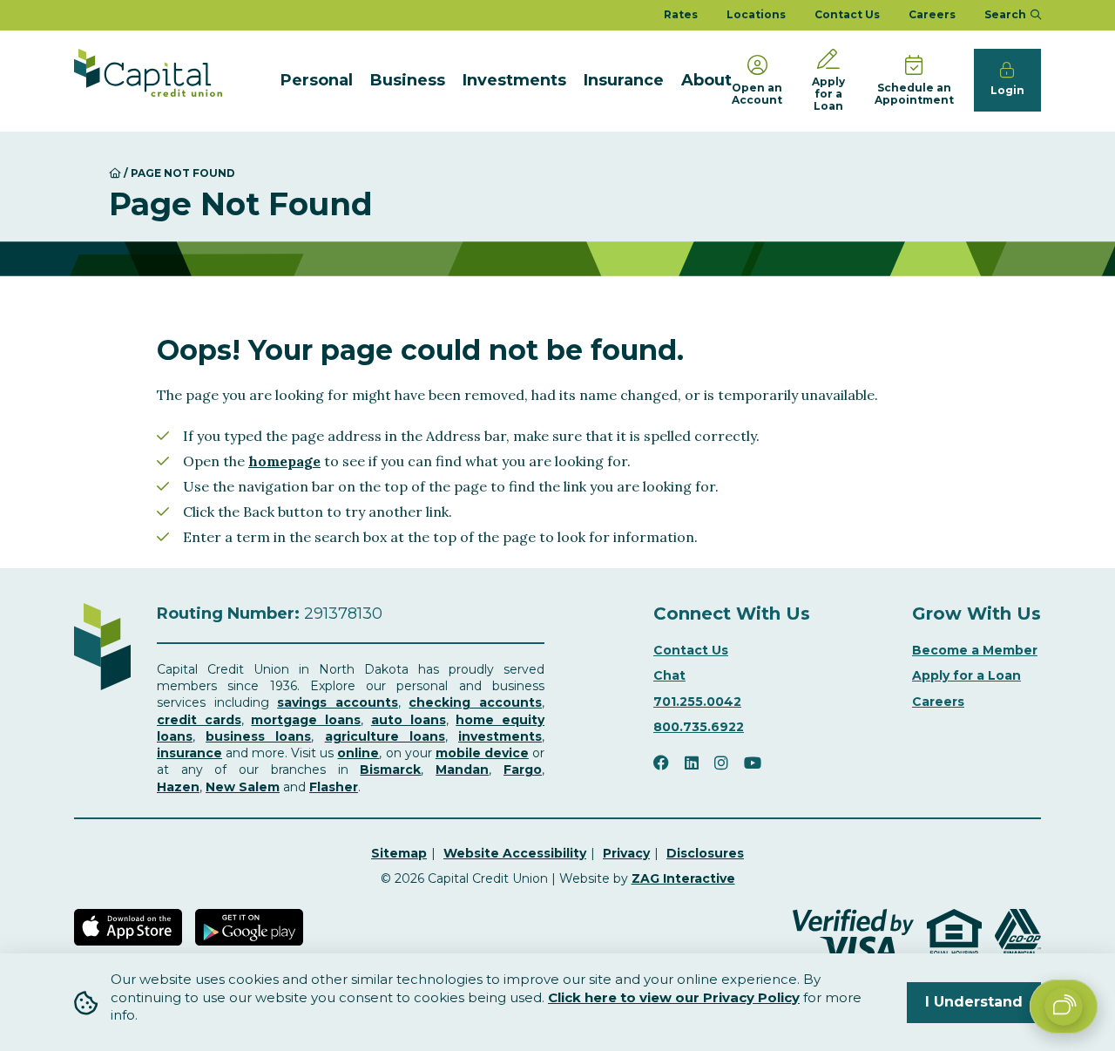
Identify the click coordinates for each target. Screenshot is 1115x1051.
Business (407, 80)
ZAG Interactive (683, 878)
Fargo (522, 769)
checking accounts (475, 702)
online (358, 753)
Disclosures (705, 853)
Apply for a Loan (966, 675)
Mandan (462, 769)
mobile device (482, 753)
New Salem (243, 787)
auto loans (408, 720)
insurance (189, 753)
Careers (932, 14)
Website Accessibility (514, 853)
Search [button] (1005, 14)
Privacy (626, 853)
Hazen (178, 787)
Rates (681, 14)
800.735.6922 (698, 727)
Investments (514, 80)
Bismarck (390, 769)
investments (500, 736)
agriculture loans (385, 736)
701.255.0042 (697, 701)
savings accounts (337, 702)
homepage (284, 461)
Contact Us (847, 14)
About (706, 80)
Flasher (333, 787)
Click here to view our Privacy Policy (674, 997)
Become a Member (974, 650)
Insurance (624, 80)
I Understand (974, 1001)
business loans (258, 736)
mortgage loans (306, 720)
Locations (756, 14)
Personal (316, 80)
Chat (669, 675)
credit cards (199, 720)
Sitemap (399, 853)
